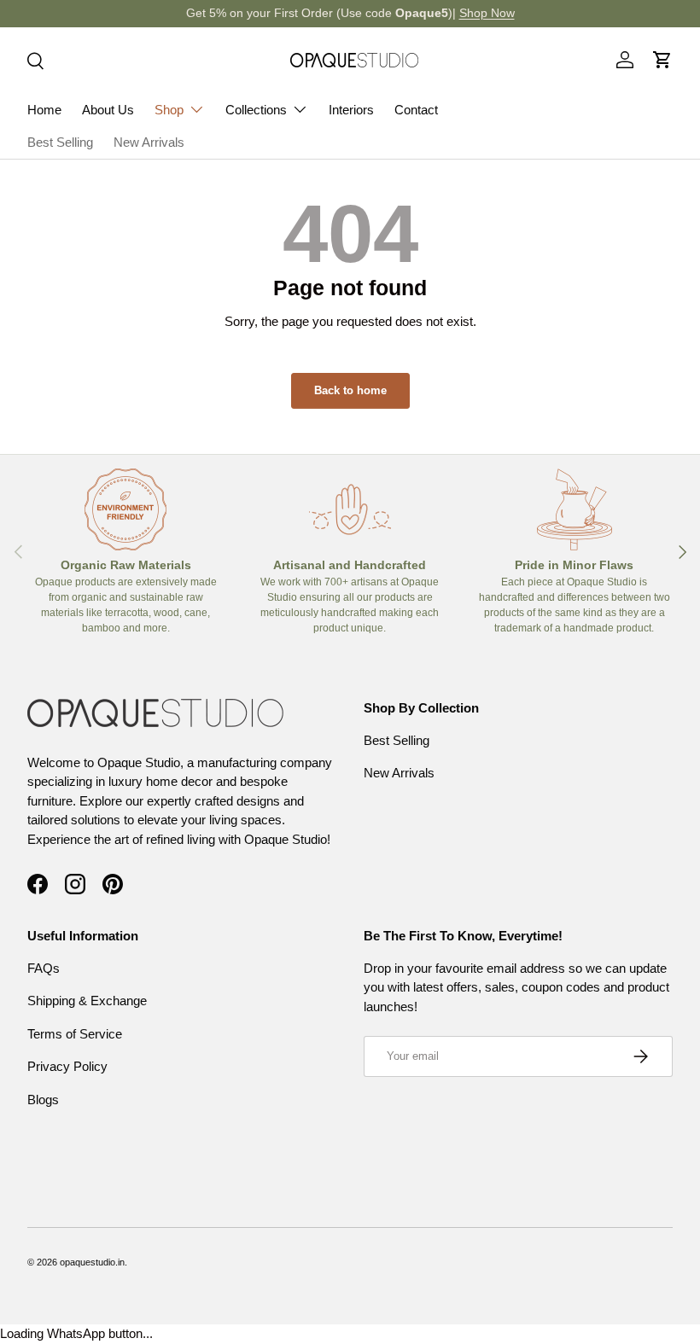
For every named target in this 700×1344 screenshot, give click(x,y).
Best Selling (60, 142)
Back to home (350, 390)
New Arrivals (149, 142)
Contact (416, 109)
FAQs (43, 968)
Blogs (43, 1099)
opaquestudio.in (92, 1262)
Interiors (351, 109)
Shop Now (487, 13)
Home (44, 109)
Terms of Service (74, 1034)
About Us (108, 109)
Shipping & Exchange (87, 1000)
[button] (662, 60)
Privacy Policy (67, 1066)
